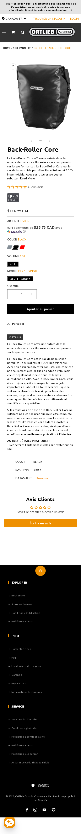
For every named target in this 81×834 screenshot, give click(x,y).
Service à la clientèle (24, 719)
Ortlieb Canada (24, 796)
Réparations (18, 683)
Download (43, 478)
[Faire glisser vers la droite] (49, 140)
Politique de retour (23, 621)
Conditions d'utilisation (25, 612)
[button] (17, 18)
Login (74, 18)
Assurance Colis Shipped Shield (30, 762)
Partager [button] (18, 323)
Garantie (16, 674)
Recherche (18, 595)
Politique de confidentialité (28, 736)
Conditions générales (24, 728)
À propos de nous (22, 604)
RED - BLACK (22, 247)
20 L (13, 264)
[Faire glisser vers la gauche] (31, 140)
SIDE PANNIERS (22, 48)
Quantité (13, 285)
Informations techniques (26, 691)
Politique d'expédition (24, 753)
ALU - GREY (9, 247)
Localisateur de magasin (26, 666)
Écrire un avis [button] (40, 523)
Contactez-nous (21, 648)
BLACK (16, 247)
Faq (13, 657)
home (7, 48)
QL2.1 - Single (20, 278)
